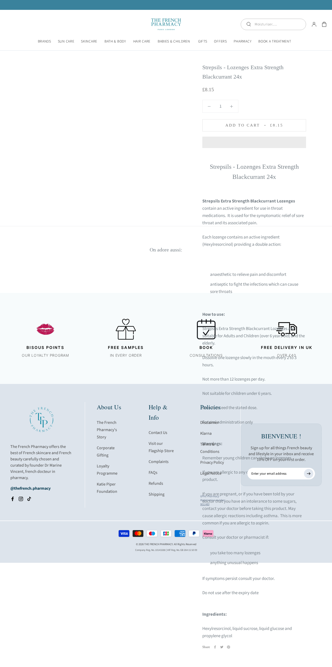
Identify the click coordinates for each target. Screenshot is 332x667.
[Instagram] (21, 498)
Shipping (156, 494)
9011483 (204, 504)
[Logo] (166, 24)
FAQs (153, 472)
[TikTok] (29, 498)
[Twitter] (221, 647)
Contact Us (158, 433)
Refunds (156, 483)
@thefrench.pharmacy (30, 488)
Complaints (159, 462)
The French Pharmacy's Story (107, 430)
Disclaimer (209, 422)
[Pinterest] (228, 647)
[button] (254, 142)
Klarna (206, 433)
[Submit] (308, 473)
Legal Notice (211, 473)
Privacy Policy (212, 462)
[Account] (314, 24)
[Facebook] (215, 647)
